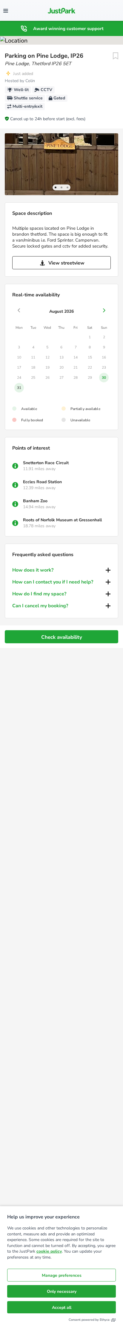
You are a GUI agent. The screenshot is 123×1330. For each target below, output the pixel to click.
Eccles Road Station (42, 482)
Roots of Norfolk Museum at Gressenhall (62, 520)
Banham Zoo (35, 501)
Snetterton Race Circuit (46, 463)
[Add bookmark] (115, 56)
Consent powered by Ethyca (89, 1320)
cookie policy (49, 1251)
